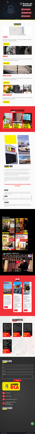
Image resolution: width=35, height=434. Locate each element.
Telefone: (3, 370)
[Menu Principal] (7, 1)
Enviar (17, 380)
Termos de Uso (16, 433)
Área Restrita (24, 433)
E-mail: (3, 367)
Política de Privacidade (10, 433)
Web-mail (19, 433)
